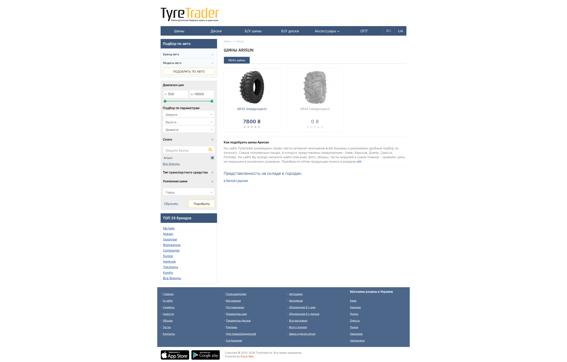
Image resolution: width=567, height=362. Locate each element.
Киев (353, 300)
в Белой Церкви (236, 181)
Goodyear (170, 239)
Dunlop (168, 256)
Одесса (355, 320)
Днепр (354, 314)
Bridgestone (172, 245)
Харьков (355, 307)
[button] (327, 31)
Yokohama (170, 267)
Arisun (168, 158)
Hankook (169, 261)
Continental (171, 250)
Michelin (169, 228)
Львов (354, 327)
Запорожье (357, 340)
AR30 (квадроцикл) (252, 109)
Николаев (356, 333)
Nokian (168, 234)
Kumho (168, 272)
